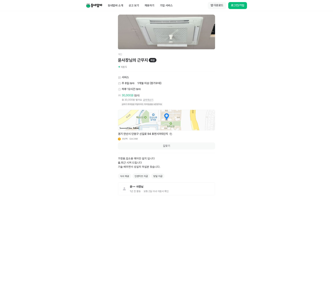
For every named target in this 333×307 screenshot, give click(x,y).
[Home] (94, 5)
